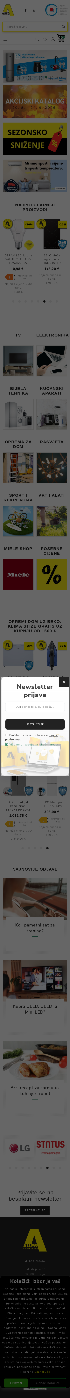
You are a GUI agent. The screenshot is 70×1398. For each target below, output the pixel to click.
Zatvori (64, 682)
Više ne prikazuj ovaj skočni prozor (34, 744)
